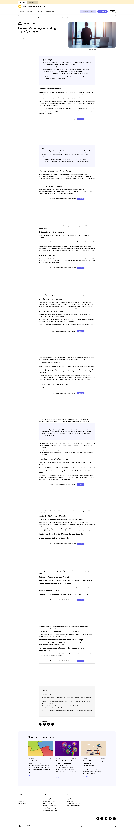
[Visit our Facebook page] (97, 818)
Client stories (70, 807)
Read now (31, 775)
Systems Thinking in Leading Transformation (54, 154)
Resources (39, 11)
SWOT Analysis (34, 761)
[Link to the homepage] (32, 6)
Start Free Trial (102, 11)
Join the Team (22, 803)
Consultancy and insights (73, 803)
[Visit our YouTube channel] (114, 818)
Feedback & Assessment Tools (51, 809)
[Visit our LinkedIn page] (106, 818)
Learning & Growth (48, 803)
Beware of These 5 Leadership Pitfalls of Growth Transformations (93, 763)
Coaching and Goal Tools (49, 807)
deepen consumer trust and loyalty (82, 302)
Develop (21, 11)
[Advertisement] (67, 133)
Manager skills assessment (74, 798)
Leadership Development (49, 799)
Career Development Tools (50, 798)
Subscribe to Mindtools (24, 799)
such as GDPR (74, 191)
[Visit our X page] (101, 818)
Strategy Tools (38, 17)
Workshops (70, 801)
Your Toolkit (30, 11)
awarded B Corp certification (72, 250)
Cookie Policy (112, 826)
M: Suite (69, 799)
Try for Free (80, 119)
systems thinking (57, 511)
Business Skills (30, 17)
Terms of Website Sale (91, 826)
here (55, 694)
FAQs (19, 798)
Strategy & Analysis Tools (49, 805)
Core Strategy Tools (48, 17)
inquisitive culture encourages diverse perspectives (63, 570)
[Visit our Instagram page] (110, 818)
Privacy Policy (103, 826)
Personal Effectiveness (49, 801)
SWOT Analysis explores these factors (54, 477)
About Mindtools (49, 11)
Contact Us (21, 801)
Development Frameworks (50, 810)
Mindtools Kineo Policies (71, 826)
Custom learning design (73, 805)
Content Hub (23, 17)
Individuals (22, 2)
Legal (81, 826)
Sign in (112, 11)
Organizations (32, 2)
